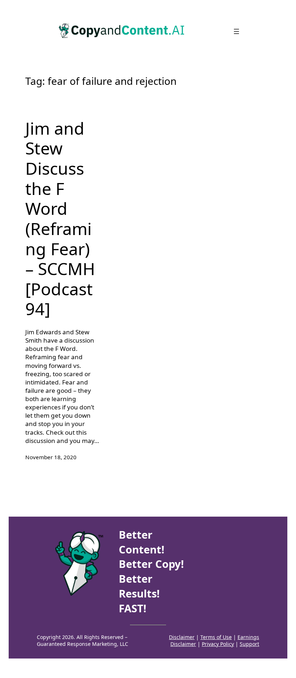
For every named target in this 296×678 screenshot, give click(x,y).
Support (249, 643)
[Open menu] (236, 31)
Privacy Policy (218, 643)
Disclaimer (182, 637)
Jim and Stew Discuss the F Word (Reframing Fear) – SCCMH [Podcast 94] (60, 218)
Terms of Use (216, 637)
